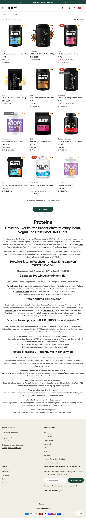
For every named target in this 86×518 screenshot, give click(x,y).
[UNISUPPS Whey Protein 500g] (15, 80)
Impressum (48, 436)
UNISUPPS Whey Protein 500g (14, 98)
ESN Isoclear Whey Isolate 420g (14, 185)
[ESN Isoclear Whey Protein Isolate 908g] (15, 36)
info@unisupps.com (10, 433)
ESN (3, 51)
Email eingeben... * (53, 480)
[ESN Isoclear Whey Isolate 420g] (15, 167)
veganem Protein (52, 247)
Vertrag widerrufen (51, 463)
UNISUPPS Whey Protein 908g (42, 54)
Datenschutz (49, 440)
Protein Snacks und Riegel (44, 313)
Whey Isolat (32, 247)
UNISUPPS (33, 51)
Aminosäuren (10, 310)
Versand (47, 444)
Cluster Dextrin (49, 310)
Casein (65, 247)
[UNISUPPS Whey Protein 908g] (43, 36)
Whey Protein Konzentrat (17, 286)
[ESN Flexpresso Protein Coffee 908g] (43, 80)
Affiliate (47, 455)
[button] (20, 2)
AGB (46, 433)
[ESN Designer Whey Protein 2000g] (43, 123)
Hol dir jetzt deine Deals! (11, 448)
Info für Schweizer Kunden (54, 459)
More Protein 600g (65, 185)
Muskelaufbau (47, 316)
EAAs (77, 308)
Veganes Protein (22, 291)
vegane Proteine (64, 373)
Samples (5, 475)
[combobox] (81, 8)
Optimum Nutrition (64, 139)
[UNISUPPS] (12, 8)
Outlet (4, 483)
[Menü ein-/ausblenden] (3, 8)
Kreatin (46, 308)
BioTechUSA (34, 183)
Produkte (5, 471)
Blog (4, 479)
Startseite (5, 14)
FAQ (46, 448)
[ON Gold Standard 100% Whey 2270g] (71, 123)
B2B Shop (47, 451)
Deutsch (42, 504)
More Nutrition (7, 139)
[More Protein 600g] (71, 167)
